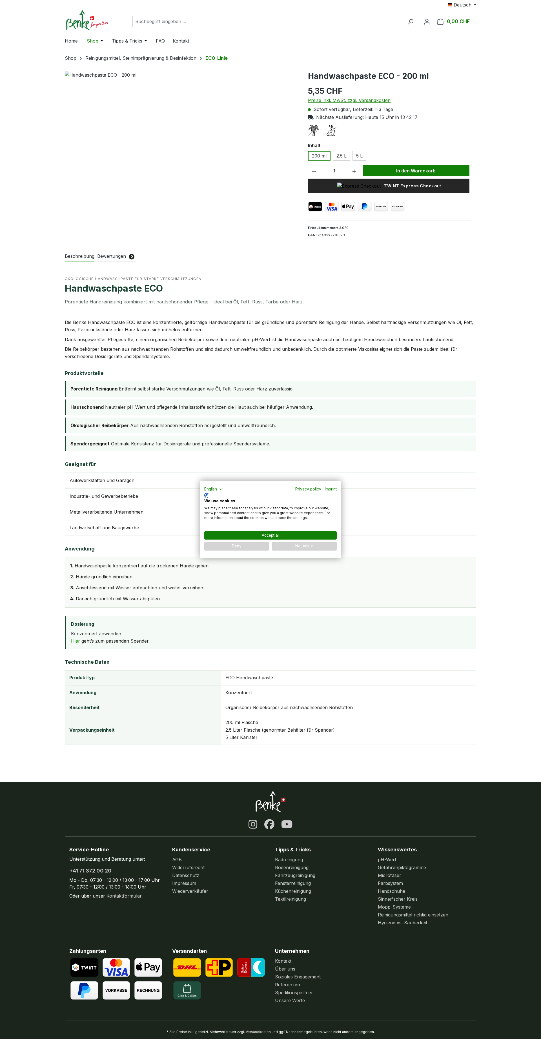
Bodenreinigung (292, 867)
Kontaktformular (124, 896)
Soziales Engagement (298, 977)
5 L (359, 156)
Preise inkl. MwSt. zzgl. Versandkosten (349, 100)
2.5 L (341, 156)
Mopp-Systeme (394, 907)
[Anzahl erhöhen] (354, 170)
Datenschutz (185, 875)
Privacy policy (308, 489)
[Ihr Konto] (427, 21)
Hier (75, 641)
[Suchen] (410, 21)
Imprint (331, 489)
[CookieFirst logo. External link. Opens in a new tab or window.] (206, 495)
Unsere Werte (290, 1000)
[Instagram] (253, 824)
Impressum (184, 883)
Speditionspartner (294, 992)
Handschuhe (391, 891)
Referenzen (287, 984)
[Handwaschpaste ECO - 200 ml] (181, 132)
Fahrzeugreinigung (295, 875)
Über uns (285, 969)
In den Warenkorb (416, 171)
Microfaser (389, 875)
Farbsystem (390, 883)
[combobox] (268, 21)
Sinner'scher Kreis (398, 899)
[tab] (79, 256)
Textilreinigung (290, 899)
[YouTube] (287, 824)
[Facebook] (269, 824)
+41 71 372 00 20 (90, 871)
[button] (213, 489)
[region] (180, 132)
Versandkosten (258, 1032)
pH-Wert (387, 859)
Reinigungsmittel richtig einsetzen (413, 915)
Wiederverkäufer (190, 891)
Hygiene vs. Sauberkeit (402, 922)
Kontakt (283, 961)
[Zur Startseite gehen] (93, 20)
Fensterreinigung (293, 883)
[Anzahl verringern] (314, 170)
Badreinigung (289, 859)
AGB (177, 859)
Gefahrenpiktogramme (402, 867)
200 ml (319, 156)
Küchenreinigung (293, 891)
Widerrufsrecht (188, 867)
